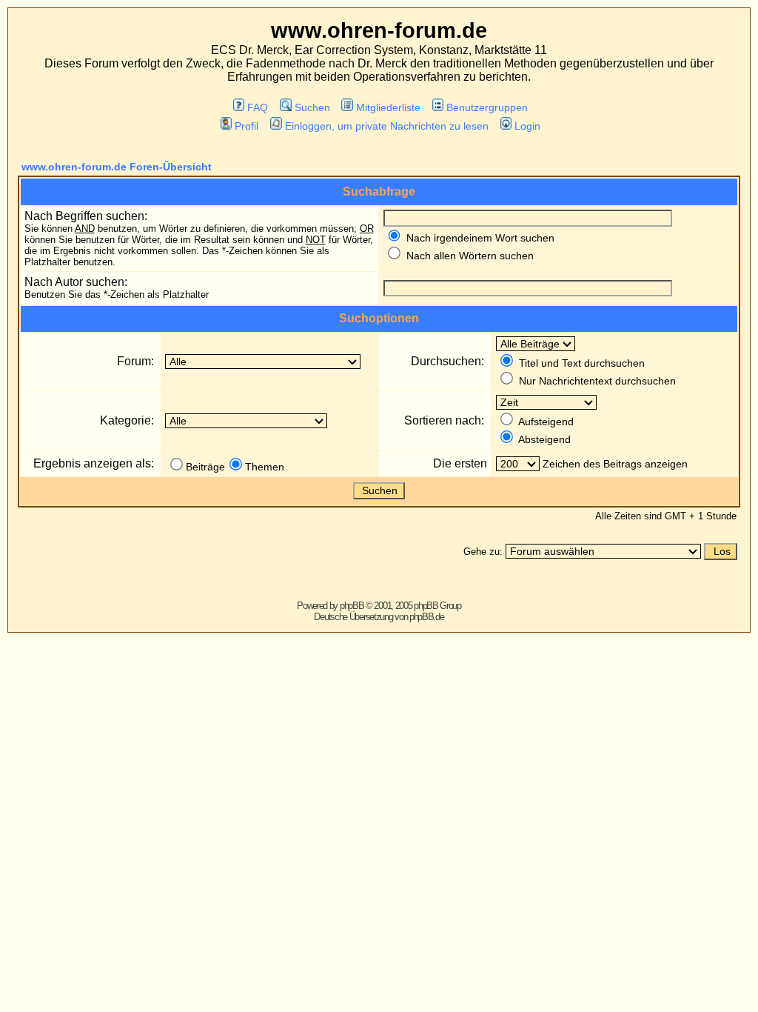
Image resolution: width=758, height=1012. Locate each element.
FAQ (257, 107)
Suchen (312, 107)
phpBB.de (426, 616)
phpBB (352, 605)
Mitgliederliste (388, 107)
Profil (246, 126)
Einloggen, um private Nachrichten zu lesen (386, 126)
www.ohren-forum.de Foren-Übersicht (116, 167)
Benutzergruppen (487, 107)
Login (527, 126)
